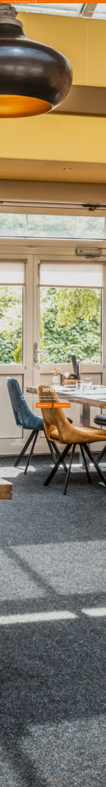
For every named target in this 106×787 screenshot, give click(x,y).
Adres (100, 12)
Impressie (81, 12)
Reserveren (47, 12)
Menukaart (35, 12)
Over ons (91, 12)
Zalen (72, 12)
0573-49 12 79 (9, 1)
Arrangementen (61, 12)
